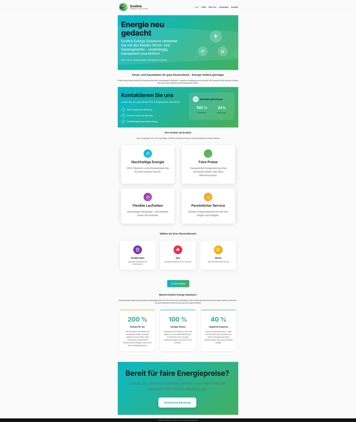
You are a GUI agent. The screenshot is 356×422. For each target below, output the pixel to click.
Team (181, 420)
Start (197, 7)
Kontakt (234, 7)
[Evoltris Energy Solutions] (134, 7)
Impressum (185, 420)
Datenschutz (191, 420)
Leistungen (224, 7)
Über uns (212, 7)
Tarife (203, 7)
